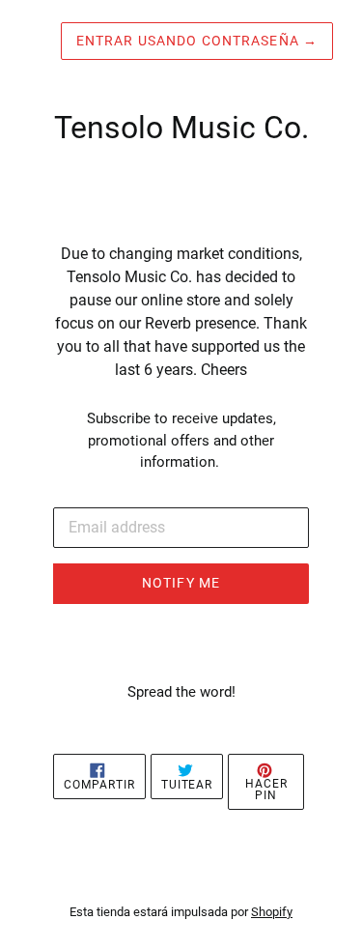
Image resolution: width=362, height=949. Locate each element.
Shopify (271, 912)
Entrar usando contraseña (197, 40)
